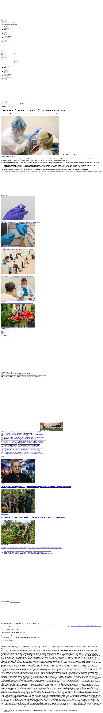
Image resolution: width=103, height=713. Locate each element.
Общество (3, 221)
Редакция (13, 602)
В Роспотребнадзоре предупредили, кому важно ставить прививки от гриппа (20, 222)
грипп (2, 331)
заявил (36, 171)
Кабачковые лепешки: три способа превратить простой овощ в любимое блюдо (24, 552)
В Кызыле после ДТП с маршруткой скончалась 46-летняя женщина (20, 449)
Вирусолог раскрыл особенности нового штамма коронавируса (17, 303)
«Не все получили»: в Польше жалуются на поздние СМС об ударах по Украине (23, 437)
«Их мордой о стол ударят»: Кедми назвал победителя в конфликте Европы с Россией (36, 487)
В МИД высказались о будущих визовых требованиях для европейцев (20, 376)
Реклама (18, 602)
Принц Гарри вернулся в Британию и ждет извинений (16, 433)
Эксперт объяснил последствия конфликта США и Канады (17, 435)
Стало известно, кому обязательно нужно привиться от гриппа (17, 249)
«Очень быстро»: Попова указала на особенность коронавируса (17, 276)
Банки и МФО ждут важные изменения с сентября (15, 373)
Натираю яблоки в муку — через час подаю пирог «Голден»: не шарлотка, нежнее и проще (27, 551)
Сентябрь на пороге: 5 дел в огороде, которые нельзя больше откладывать (31, 548)
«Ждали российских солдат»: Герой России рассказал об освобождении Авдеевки (23, 375)
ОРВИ (2, 333)
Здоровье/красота (5, 328)
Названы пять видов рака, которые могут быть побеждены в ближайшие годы (22, 453)
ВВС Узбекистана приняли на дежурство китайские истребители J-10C (20, 450)
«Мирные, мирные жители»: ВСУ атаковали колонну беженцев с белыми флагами (23, 440)
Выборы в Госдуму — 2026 (8, 22)
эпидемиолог (4, 335)
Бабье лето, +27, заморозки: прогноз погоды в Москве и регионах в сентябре (22, 442)
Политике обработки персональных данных (66, 710)
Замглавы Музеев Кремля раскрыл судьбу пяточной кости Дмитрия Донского (22, 434)
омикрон (3, 332)
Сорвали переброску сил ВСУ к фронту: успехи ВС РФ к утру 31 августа (21, 452)
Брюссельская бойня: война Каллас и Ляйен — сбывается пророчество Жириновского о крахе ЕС (29, 553)
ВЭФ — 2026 (4, 21)
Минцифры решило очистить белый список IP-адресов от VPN (18, 438)
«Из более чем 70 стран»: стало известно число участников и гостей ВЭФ (21, 431)
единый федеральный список (56, 650)
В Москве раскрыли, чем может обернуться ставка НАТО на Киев (19, 446)
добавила (75, 166)
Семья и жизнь (4, 514)
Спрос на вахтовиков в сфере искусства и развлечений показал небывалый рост (23, 441)
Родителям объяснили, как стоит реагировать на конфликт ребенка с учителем (22, 448)
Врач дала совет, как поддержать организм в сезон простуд (16, 329)
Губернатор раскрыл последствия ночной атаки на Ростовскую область (20, 444)
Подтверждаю (7, 711)
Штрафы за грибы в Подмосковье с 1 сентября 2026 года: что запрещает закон (33, 517)
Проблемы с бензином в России (9, 24)
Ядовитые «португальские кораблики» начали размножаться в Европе (20, 445)
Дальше (3, 456)
